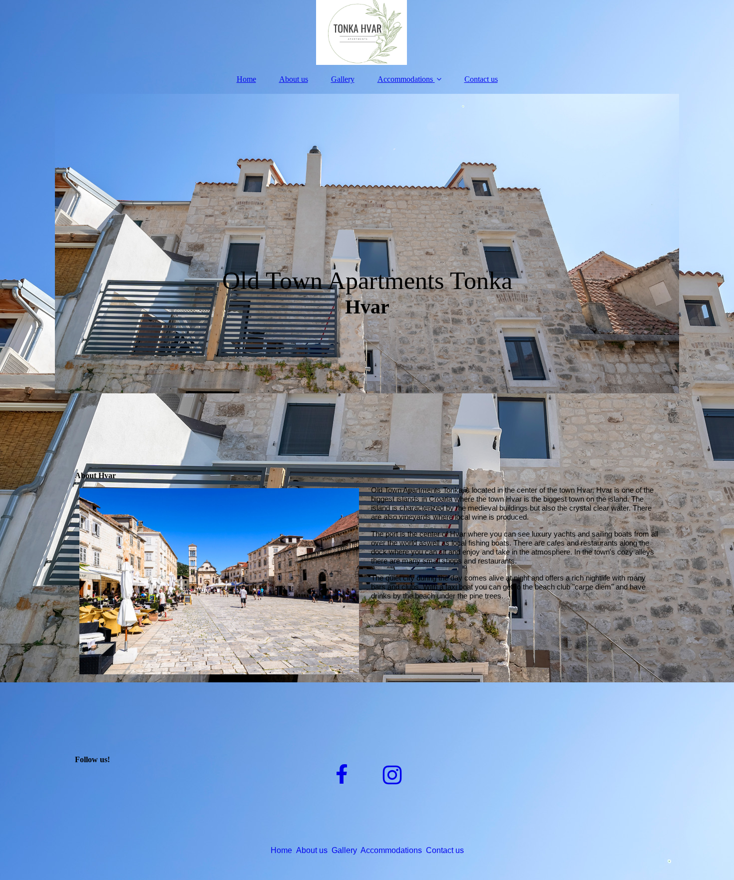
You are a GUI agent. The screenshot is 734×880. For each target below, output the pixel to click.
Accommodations (405, 79)
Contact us (481, 79)
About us (293, 79)
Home (246, 79)
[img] (367, 32)
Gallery (343, 79)
